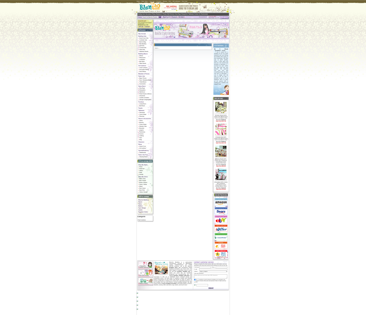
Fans (140, 137)
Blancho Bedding (143, 200)
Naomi (140, 202)
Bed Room (142, 105)
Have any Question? (199, 273)
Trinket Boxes (142, 82)
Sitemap (165, 1)
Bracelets (141, 128)
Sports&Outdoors (143, 150)
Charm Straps (142, 124)
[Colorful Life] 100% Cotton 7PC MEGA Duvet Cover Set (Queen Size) (221, 138)
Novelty (141, 174)
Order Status (144, 1)
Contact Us (197, 14)
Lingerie (141, 130)
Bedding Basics (143, 54)
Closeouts (174, 17)
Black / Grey (142, 178)
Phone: (213, 267)
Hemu (140, 204)
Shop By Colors (143, 176)
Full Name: (196, 267)
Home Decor (142, 86)
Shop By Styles (142, 165)
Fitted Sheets (142, 63)
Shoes (141, 120)
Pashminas (142, 132)
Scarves (141, 134)
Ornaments (142, 95)
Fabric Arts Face (143, 155)
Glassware (142, 112)
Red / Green (142, 188)
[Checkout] (147, 27)
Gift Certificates (176, 1)
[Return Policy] (145, 285)
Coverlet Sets (142, 47)
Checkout (158, 1)
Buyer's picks (166, 17)
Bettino (140, 206)
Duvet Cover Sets (143, 38)
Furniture (141, 102)
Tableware (191, 14)
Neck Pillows (142, 71)
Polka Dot (141, 168)
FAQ (170, 1)
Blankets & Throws (161, 14)
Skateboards (142, 152)
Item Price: (219, 119)
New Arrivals (142, 34)
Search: (140, 17)
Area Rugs (178, 14)
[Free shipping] (181, 9)
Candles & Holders (144, 97)
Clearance (141, 142)
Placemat (141, 116)
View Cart (152, 1)
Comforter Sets (143, 40)
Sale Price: (219, 121)
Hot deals (181, 17)
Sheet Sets (142, 49)
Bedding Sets (141, 14)
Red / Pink (142, 190)
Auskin (140, 210)
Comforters (142, 59)
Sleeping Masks (143, 156)
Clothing (141, 135)
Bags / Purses (142, 78)
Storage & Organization (145, 99)
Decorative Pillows (151, 14)
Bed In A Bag (142, 42)
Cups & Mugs (142, 114)
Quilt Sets (141, 45)
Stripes (141, 170)
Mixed (140, 186)
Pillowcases (142, 57)
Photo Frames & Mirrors (145, 94)
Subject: (196, 271)
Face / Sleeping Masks (145, 80)
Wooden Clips (143, 126)
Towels (140, 108)
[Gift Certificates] (145, 277)
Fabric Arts (141, 76)
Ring (140, 139)
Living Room (142, 104)
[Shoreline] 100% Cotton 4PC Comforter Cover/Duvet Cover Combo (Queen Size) (221, 184)
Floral (140, 166)
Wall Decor (142, 92)
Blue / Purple (142, 180)
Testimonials (204, 14)
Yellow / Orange (143, 192)
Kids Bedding (142, 44)
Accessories (142, 84)
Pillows (141, 55)
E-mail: (195, 269)
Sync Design (142, 208)
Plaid (140, 172)
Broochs (141, 122)
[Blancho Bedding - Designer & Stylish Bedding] (150, 11)
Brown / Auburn (143, 182)
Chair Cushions (143, 67)
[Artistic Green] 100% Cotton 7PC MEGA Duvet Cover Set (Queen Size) (221, 117)
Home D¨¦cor (142, 146)
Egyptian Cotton (143, 212)
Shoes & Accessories (144, 118)
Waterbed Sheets (143, 51)
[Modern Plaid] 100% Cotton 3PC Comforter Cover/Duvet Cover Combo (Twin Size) (221, 161)
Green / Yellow (143, 184)
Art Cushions (142, 65)
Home (138, 1)
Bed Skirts (142, 61)
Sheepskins (184, 14)
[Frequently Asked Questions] (145, 269)
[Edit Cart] (141, 27)
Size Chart (184, 1)
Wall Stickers (171, 14)
